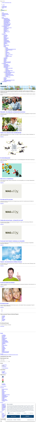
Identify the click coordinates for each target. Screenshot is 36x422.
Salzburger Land (4, 407)
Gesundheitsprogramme (5, 14)
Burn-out (5, 37)
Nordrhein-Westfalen (5, 396)
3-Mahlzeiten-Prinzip (7, 19)
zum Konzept (2, 326)
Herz (4, 32)
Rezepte (5, 46)
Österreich (1, 402)
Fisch (6, 51)
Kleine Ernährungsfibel (7, 20)
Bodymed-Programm (5, 13)
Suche (3, 12)
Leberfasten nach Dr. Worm (8, 27)
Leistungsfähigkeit (6, 45)
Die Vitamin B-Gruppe (4, 303)
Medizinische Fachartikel (7, 61)
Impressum (3, 383)
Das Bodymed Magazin (7, 62)
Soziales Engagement (7, 65)
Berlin (3, 390)
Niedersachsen (4, 395)
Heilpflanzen (5, 43)
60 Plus (3, 320)
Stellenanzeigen (6, 66)
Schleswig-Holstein (5, 400)
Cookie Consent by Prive (30, 419)
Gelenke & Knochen (7, 31)
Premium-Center (4, 6)
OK (1, 421)
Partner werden (8, 71)
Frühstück (7, 55)
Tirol (2, 408)
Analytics (24, 413)
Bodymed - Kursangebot (7, 23)
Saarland (3, 397)
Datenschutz (4, 384)
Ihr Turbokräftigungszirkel (5, 157)
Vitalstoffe (5, 57)
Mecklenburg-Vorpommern (6, 394)
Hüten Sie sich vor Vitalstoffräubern (6, 178)
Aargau (3, 413)
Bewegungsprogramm (7, 22)
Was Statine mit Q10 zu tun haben (6, 199)
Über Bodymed (6, 64)
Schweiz (1, 411)
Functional (18, 413)
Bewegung (5, 29)
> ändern (3, 4)
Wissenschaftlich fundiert (9, 68)
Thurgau (3, 416)
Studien (5, 77)
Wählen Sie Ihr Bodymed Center (6, 2)
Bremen (3, 392)
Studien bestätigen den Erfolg (10, 75)
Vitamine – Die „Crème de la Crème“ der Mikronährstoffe (10, 132)
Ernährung (5, 30)
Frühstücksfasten (6, 28)
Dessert (7, 47)
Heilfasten (5, 42)
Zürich (3, 417)
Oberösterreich (4, 406)
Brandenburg (4, 391)
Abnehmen (5, 34)
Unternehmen (4, 63)
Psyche (5, 33)
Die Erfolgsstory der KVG (9, 74)
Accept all (27, 416)
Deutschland (2, 387)
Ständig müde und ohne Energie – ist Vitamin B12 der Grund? (11, 220)
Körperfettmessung (6, 21)
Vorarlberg (3, 409)
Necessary (12, 413)
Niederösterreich (4, 405)
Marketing (31, 413)
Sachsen (3, 398)
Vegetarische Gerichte (9, 56)
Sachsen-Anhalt (4, 399)
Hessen (3, 393)
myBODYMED (4, 7)
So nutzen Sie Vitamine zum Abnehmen (7, 282)
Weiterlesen (2, 136)
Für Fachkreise (6, 67)
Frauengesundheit (6, 40)
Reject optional (13, 416)
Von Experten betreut (7, 25)
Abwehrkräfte (6, 35)
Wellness (5, 59)
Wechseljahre (6, 58)
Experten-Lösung (8, 73)
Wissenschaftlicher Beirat (9, 70)
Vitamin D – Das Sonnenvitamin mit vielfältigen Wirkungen (11, 261)
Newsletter (5, 78)
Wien (3, 410)
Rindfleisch (7, 52)
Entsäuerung (5, 38)
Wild (6, 53)
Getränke (7, 48)
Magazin (1, 333)
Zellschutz (5, 60)
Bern (2, 414)
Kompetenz (7, 69)
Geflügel (7, 50)
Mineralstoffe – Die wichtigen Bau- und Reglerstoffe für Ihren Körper (12, 111)
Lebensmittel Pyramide (7, 24)
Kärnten (3, 404)
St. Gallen (3, 415)
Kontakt (5, 79)
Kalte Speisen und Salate (9, 54)
